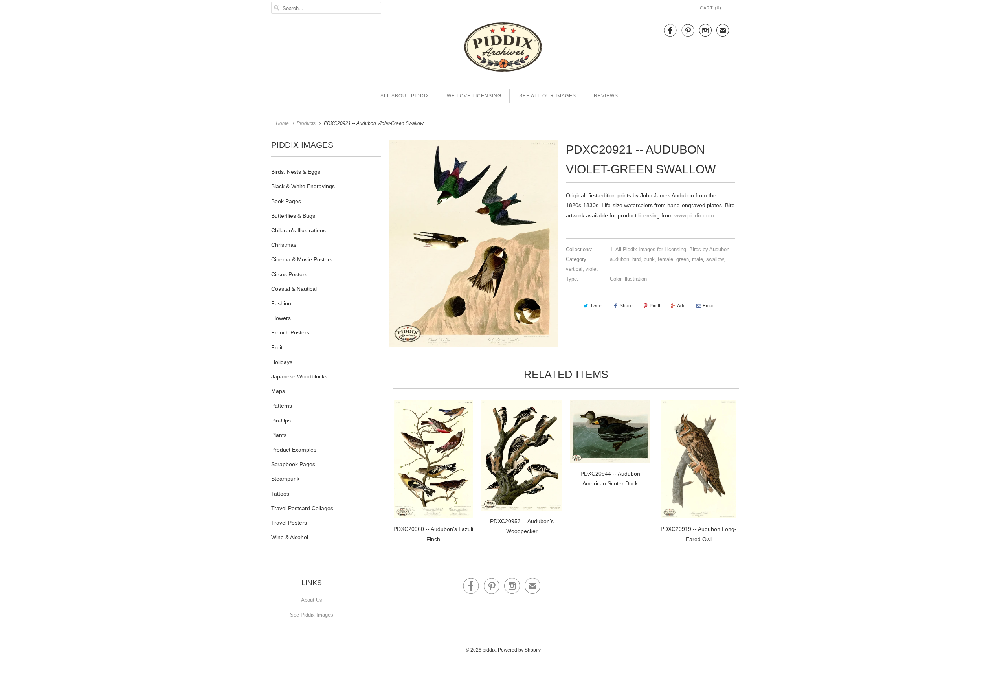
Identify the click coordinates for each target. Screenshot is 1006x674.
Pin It (655, 306)
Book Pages (286, 201)
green (682, 259)
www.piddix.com (694, 215)
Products (306, 123)
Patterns (281, 405)
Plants (278, 435)
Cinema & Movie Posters (301, 259)
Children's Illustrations (298, 230)
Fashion (281, 303)
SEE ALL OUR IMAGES (547, 96)
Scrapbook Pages (293, 464)
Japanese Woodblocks (299, 376)
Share (626, 306)
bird (636, 259)
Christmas (283, 245)
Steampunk (285, 479)
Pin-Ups (281, 420)
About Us (311, 600)
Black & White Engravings (303, 186)
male (697, 259)
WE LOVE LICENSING (474, 96)
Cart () (710, 8)
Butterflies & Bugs (293, 216)
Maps (278, 391)
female (665, 259)
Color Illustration (628, 279)
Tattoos (280, 493)
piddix (489, 650)
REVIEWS (606, 96)
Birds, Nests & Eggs (295, 172)
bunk (649, 259)
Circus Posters (289, 274)
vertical (574, 269)
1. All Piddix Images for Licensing (648, 249)
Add (681, 306)
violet (592, 269)
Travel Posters (289, 523)
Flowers (281, 318)
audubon (619, 259)
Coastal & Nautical (294, 289)
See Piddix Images (311, 615)
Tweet (596, 306)
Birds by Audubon (709, 249)
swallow (714, 259)
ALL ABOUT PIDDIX (404, 96)
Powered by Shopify (519, 650)
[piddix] (503, 48)
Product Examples (293, 449)
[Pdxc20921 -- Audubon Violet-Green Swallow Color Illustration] (473, 243)
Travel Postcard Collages (302, 508)
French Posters (290, 332)
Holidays (281, 362)
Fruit (277, 347)
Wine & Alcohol (289, 537)
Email (709, 306)
